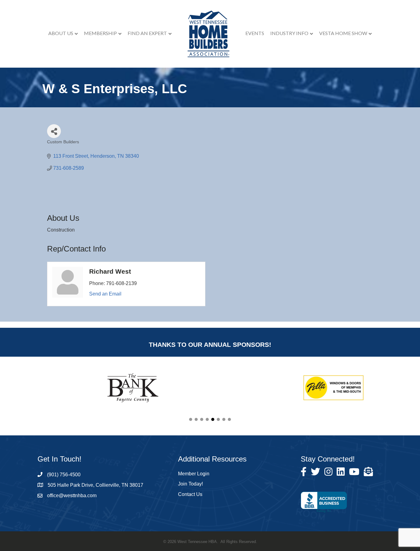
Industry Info (289, 33)
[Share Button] (54, 131)
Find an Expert (147, 33)
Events (254, 33)
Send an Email (105, 293)
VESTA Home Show (343, 33)
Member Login (193, 473)
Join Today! (190, 483)
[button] (190, 419)
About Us (60, 33)
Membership (100, 33)
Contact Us (190, 494)
